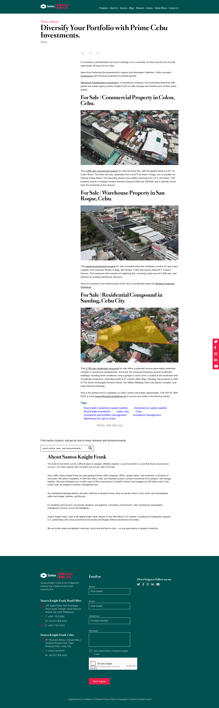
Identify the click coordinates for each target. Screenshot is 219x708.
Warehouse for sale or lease (100, 418)
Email (92, 601)
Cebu (139, 411)
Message (94, 630)
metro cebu (123, 411)
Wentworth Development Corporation (99, 82)
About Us (114, 8)
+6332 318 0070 (56, 650)
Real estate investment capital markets (106, 408)
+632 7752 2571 (56, 625)
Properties (103, 8)
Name (92, 586)
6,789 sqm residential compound (102, 368)
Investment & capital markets (150, 408)
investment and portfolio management (105, 415)
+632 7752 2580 (56, 616)
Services (123, 8)
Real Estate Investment (97, 411)
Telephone (94, 616)
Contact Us (173, 8)
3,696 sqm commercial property (102, 171)
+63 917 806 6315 (58, 621)
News (44, 42)
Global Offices (161, 8)
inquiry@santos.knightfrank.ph (110, 396)
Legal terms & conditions (80, 699)
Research (140, 8)
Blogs (131, 8)
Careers (149, 8)
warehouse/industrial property (101, 266)
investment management (147, 415)
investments (87, 76)
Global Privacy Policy (105, 699)
